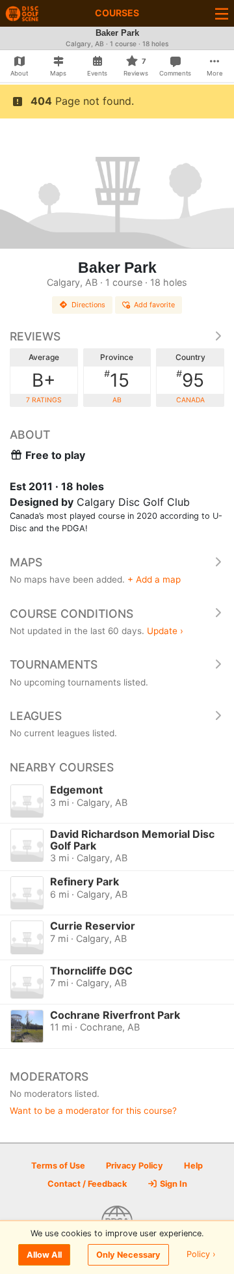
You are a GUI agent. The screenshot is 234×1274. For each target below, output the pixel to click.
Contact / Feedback (87, 1184)
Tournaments (54, 664)
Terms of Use (58, 1165)
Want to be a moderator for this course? (93, 1110)
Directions (88, 304)
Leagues (36, 716)
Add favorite (154, 304)
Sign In (172, 1184)
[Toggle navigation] (221, 13)
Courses (117, 12)
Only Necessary (128, 1255)
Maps (26, 562)
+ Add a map (154, 579)
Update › (165, 631)
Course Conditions (71, 613)
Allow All (44, 1255)
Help (193, 1165)
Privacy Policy (134, 1165)
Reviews (35, 336)
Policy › (201, 1255)
